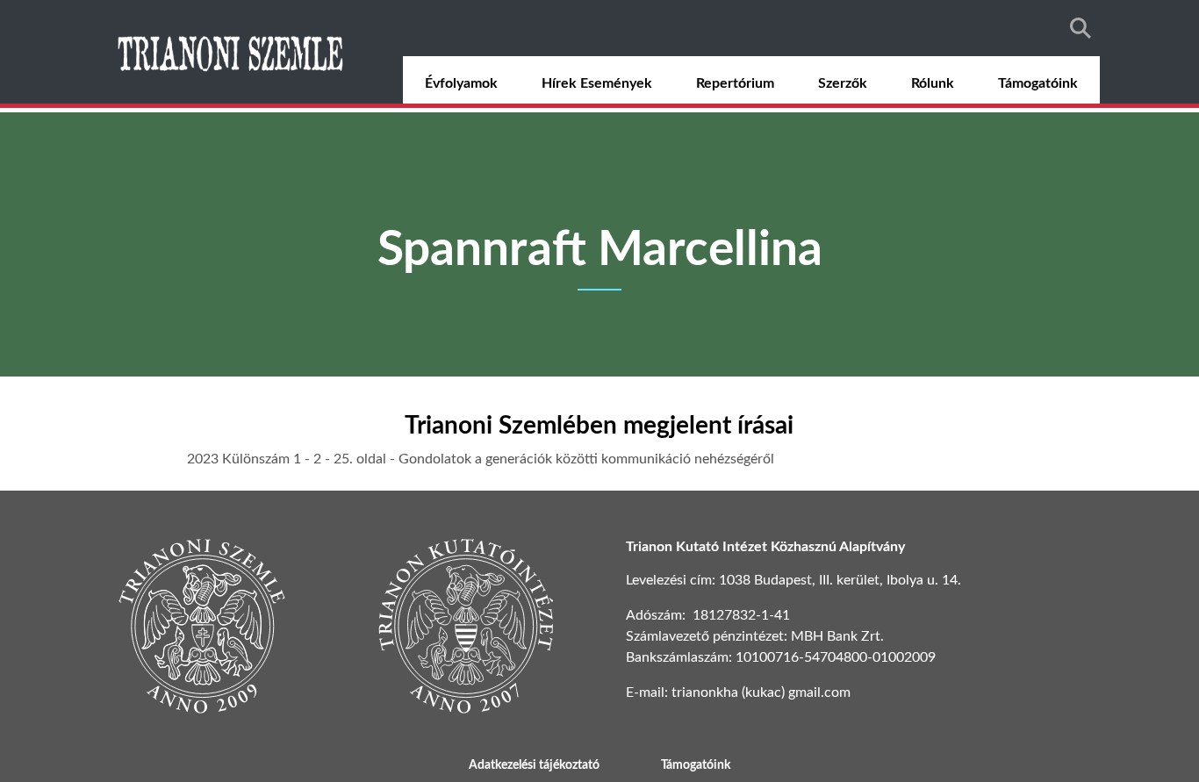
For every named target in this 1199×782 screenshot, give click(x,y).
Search (1080, 28)
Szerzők (842, 83)
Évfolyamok (461, 83)
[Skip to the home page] (232, 52)
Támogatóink (1038, 83)
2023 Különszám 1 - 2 (254, 459)
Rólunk (932, 83)
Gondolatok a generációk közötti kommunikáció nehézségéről (586, 459)
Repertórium (735, 83)
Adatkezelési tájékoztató (534, 765)
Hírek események (597, 83)
